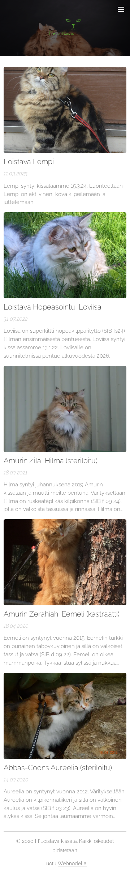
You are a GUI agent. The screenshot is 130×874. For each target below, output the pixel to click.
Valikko (121, 9)
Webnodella (72, 863)
